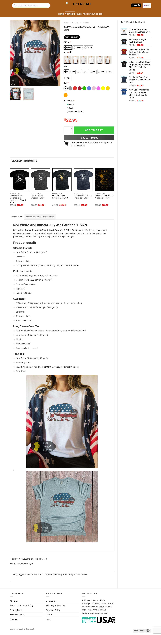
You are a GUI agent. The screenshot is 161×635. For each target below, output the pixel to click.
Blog (79, 14)
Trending (70, 14)
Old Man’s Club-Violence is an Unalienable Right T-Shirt (18, 199)
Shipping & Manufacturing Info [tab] (40, 217)
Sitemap (13, 619)
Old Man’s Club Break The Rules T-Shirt (82, 196)
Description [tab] (17, 217)
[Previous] (14, 53)
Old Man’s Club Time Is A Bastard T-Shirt (104, 196)
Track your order (93, 14)
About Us (14, 601)
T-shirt (85, 23)
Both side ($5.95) (76, 112)
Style (67, 52)
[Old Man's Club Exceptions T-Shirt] (62, 180)
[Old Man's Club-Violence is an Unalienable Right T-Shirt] (19, 180)
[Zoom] (13, 82)
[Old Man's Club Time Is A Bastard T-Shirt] (104, 180)
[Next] (56, 53)
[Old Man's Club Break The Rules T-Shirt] (83, 180)
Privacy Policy (16, 610)
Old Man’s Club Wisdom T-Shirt (37, 196)
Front (71, 104)
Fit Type (67, 42)
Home (61, 14)
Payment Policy (53, 610)
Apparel (75, 23)
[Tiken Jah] (80, 5)
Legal (48, 619)
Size (66, 66)
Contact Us (51, 601)
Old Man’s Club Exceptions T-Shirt (60, 196)
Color (66, 83)
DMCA (49, 615)
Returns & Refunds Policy (21, 605)
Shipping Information (56, 605)
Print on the (69, 100)
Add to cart (94, 130)
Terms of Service (18, 615)
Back (71, 108)
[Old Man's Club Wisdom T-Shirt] (40, 180)
